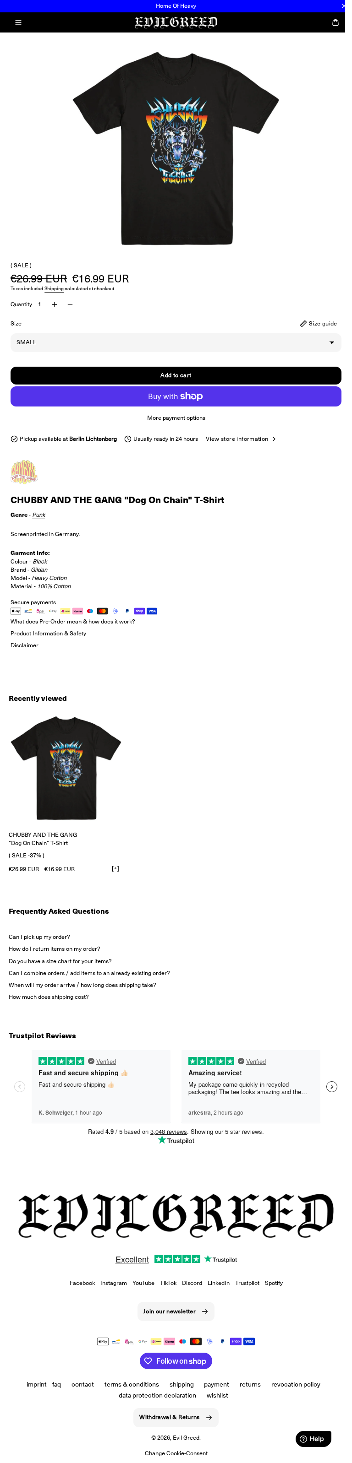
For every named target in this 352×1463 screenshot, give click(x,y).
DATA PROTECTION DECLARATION (154, 1395)
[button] (18, 22)
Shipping (54, 288)
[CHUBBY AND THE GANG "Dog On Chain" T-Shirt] (66, 768)
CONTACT (79, 1384)
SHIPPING (178, 1384)
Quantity (21, 304)
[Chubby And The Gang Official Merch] (33, 472)
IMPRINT (33, 1384)
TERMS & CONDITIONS (128, 1384)
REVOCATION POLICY (292, 1384)
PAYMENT (213, 1384)
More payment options (172, 418)
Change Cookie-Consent (172, 1453)
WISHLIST (214, 1395)
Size (16, 323)
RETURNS (247, 1384)
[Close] (344, 6)
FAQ (53, 1384)
